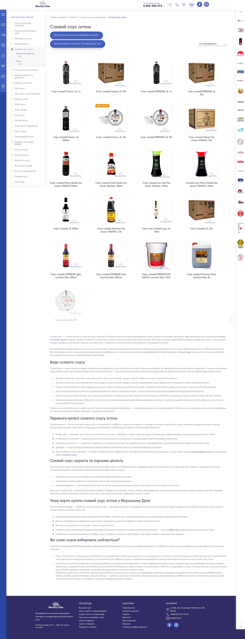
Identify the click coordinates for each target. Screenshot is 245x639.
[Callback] (177, 5)
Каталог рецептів (130, 611)
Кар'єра (126, 624)
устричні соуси (70, 455)
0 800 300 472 (152, 6)
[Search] (170, 5)
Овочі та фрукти (86, 621)
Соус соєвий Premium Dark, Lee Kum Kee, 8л (201, 276)
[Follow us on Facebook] (199, 5)
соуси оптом (150, 352)
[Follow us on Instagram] (206, 5)
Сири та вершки (86, 624)
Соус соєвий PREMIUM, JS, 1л (156, 92)
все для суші (185, 352)
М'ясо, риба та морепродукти (93, 611)
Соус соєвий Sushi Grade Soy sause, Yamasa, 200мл (111, 184)
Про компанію (129, 621)
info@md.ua (175, 618)
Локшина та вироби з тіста (91, 618)
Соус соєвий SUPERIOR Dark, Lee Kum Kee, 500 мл (111, 276)
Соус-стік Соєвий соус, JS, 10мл (156, 230)
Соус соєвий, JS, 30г (66, 320)
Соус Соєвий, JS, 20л (201, 229)
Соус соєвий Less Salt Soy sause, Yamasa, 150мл (156, 184)
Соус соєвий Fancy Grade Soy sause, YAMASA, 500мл (66, 184)
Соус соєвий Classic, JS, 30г (111, 137)
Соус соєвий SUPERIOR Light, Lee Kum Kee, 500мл (66, 276)
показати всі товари (22, 17)
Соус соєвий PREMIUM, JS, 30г (156, 137)
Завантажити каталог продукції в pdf (77, 44)
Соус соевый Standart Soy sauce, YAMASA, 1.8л (111, 230)
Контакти (126, 618)
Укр (191, 5)
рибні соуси (174, 530)
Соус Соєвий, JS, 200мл (66, 229)
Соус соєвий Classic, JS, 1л (66, 92)
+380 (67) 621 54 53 (179, 614)
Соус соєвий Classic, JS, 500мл (66, 139)
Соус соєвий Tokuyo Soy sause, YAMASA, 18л (202, 139)
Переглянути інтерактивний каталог (76, 35)
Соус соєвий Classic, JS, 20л (111, 92)
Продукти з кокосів (87, 627)
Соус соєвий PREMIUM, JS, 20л (201, 93)
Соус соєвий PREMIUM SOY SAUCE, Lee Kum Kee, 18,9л (156, 276)
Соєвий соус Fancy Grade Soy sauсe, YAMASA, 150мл (202, 184)
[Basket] (183, 5)
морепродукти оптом (202, 452)
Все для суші (85, 608)
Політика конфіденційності (134, 627)
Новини (126, 614)
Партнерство (128, 608)
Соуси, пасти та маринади (91, 614)
